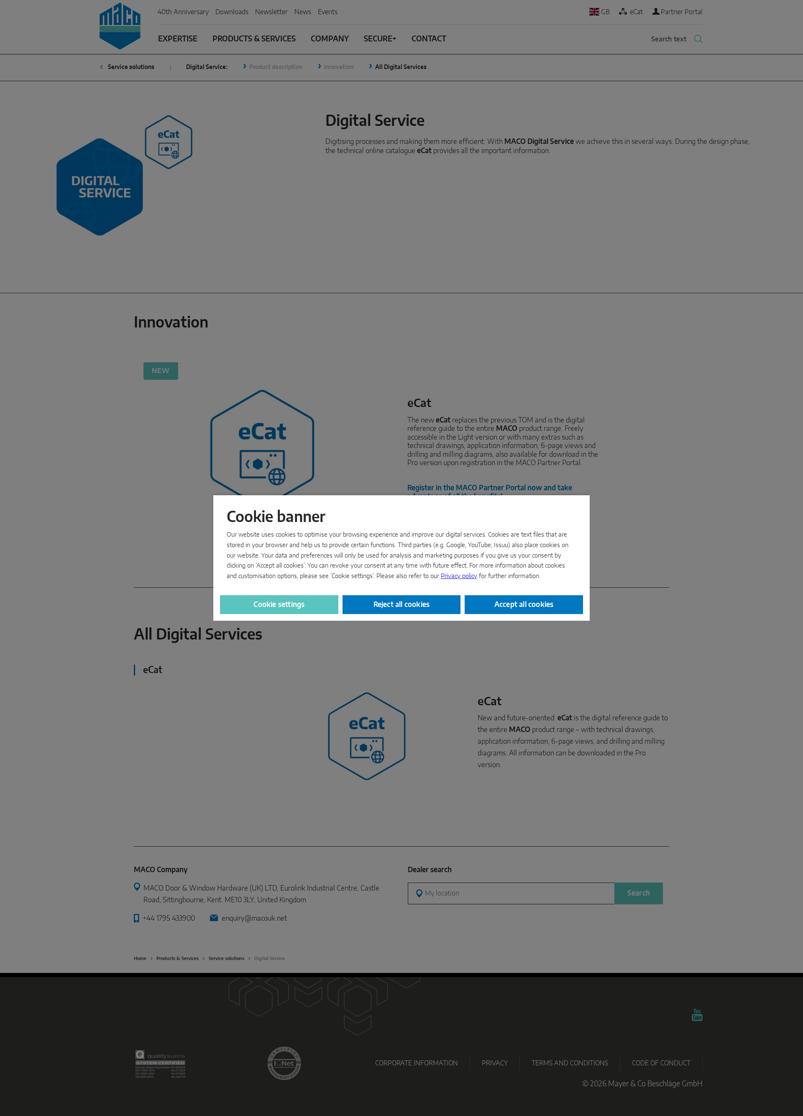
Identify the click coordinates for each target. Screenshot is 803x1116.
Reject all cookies (401, 604)
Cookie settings (278, 604)
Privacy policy (459, 576)
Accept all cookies (524, 604)
